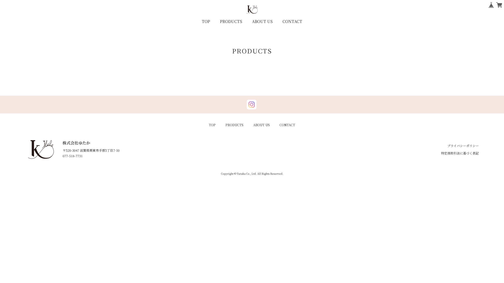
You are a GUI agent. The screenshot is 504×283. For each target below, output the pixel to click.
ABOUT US (262, 21)
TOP (206, 21)
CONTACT (292, 21)
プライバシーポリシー (463, 145)
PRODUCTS (231, 21)
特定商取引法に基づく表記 (460, 153)
